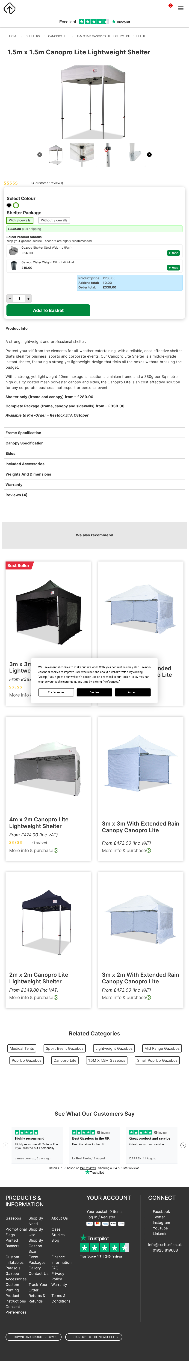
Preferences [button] (111, 681)
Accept (133, 692)
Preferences (56, 692)
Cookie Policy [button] (129, 676)
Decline (94, 692)
